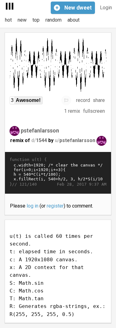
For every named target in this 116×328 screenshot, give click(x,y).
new (22, 20)
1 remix (72, 111)
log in (32, 206)
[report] (66, 100)
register (55, 206)
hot (8, 20)
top (36, 20)
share (99, 100)
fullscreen (94, 111)
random (53, 20)
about (73, 20)
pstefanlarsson (40, 130)
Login (106, 8)
